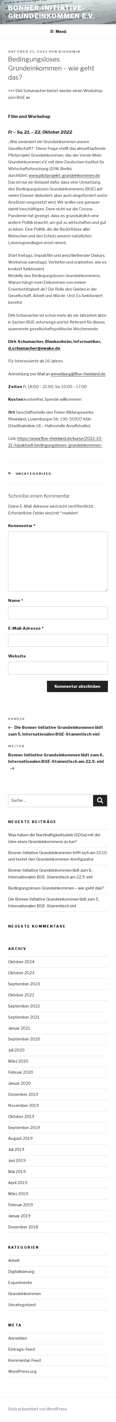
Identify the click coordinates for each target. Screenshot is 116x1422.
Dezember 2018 (23, 1227)
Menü (61, 31)
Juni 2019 (17, 1160)
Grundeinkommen (24, 1293)
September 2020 (24, 1039)
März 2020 (18, 1061)
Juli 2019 (16, 1149)
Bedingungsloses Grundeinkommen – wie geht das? (56, 888)
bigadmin (69, 51)
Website (17, 656)
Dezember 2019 (23, 1094)
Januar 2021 (19, 1028)
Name (15, 600)
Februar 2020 (20, 1072)
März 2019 (18, 1193)
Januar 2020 (19, 1083)
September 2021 (24, 1017)
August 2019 (20, 1138)
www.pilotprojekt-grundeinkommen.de (64, 175)
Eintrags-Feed (21, 1349)
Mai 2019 (17, 1171)
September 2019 (24, 1127)
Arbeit (14, 1260)
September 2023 (24, 984)
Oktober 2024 (21, 961)
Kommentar (21, 525)
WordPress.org (22, 1371)
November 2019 (23, 1105)
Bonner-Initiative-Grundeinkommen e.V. (51, 12)
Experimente (20, 1282)
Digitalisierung (21, 1271)
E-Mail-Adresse (25, 628)
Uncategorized (34, 474)
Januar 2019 (19, 1216)
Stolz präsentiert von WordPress (37, 1409)
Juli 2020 (16, 1050)
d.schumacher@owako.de (34, 348)
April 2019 (17, 1182)
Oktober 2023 (21, 973)
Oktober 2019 (21, 1116)
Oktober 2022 (21, 995)
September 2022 (24, 1006)
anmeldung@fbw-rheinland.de (78, 374)
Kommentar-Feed (24, 1360)
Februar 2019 (20, 1204)
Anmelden (17, 1338)
